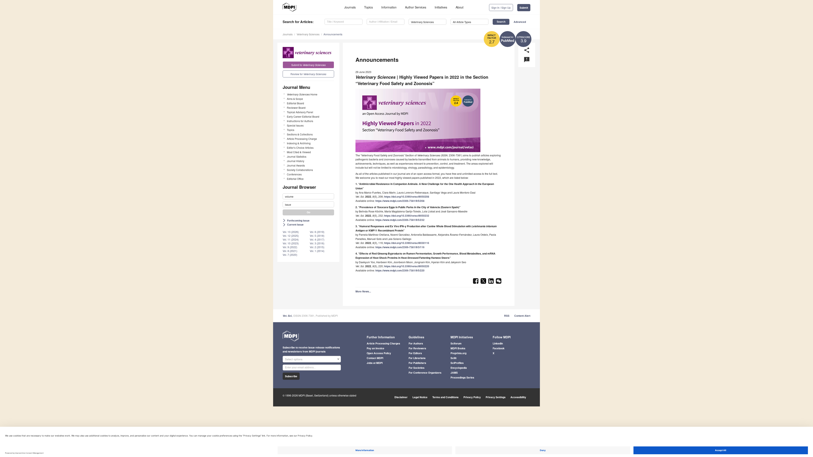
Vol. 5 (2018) (317, 235)
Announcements (333, 34)
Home (302, 94)
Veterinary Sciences (308, 34)
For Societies (416, 368)
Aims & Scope (295, 98)
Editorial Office (295, 178)
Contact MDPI (375, 358)
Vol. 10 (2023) (291, 243)
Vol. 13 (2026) (291, 232)
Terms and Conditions (445, 397)
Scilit (453, 358)
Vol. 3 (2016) (317, 243)
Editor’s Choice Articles (300, 147)
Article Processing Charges (383, 343)
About (459, 7)
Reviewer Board (296, 107)
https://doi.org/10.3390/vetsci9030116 (406, 243)
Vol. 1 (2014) (317, 251)
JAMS (454, 372)
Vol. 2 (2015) (317, 247)
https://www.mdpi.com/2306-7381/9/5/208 (399, 201)
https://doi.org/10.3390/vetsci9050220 (406, 266)
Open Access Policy (379, 353)
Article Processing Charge (302, 138)
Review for (308, 74)
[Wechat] (498, 282)
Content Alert (522, 316)
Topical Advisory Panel (300, 112)
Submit (524, 8)
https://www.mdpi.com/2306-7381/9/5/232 (399, 220)
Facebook (499, 348)
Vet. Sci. (287, 316)
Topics (368, 7)
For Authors (416, 343)
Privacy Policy (472, 397)
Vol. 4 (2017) (317, 239)
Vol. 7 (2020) (290, 254)
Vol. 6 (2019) (317, 232)
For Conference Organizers (425, 372)
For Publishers (417, 363)
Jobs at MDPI (375, 363)
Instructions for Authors (300, 121)
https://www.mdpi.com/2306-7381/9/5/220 (399, 270)
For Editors (415, 353)
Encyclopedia (459, 368)
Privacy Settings (496, 397)
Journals (350, 7)
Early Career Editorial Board (303, 116)
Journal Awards (296, 165)
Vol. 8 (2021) (290, 251)
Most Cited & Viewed (299, 152)
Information (389, 7)
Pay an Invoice (375, 348)
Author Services (415, 7)
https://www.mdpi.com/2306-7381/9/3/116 (399, 247)
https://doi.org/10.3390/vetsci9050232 (406, 215)
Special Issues (295, 125)
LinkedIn (498, 343)
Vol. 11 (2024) (291, 239)
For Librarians (417, 358)
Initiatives (441, 7)
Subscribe (291, 376)
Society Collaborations (300, 170)
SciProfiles (457, 363)
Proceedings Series (462, 377)
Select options (294, 359)
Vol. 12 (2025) (291, 235)
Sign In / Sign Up (501, 7)
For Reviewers (417, 348)
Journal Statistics (296, 156)
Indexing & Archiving (299, 143)
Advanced (520, 22)
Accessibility (518, 397)
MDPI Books (458, 348)
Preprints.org (458, 353)
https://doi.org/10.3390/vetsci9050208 (406, 196)
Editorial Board (295, 103)
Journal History (295, 161)
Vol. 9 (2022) (290, 247)
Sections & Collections (300, 134)
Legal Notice (419, 397)
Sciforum (456, 343)
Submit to (308, 65)
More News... (363, 291)
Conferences (294, 174)
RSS (506, 316)
